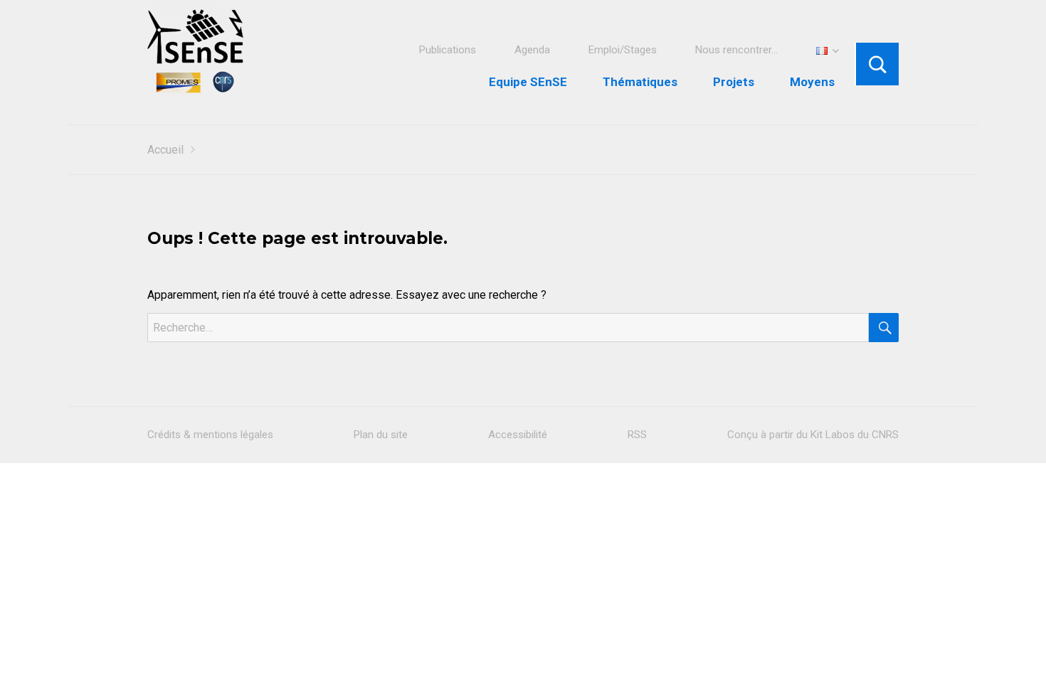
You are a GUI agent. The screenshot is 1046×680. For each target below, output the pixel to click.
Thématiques (640, 82)
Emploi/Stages (622, 49)
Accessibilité (517, 434)
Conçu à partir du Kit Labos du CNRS (813, 434)
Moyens (812, 82)
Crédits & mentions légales (210, 434)
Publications (447, 49)
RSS (637, 434)
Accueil (165, 149)
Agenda (532, 49)
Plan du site (381, 434)
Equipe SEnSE (528, 82)
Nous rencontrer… (736, 49)
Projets (733, 82)
